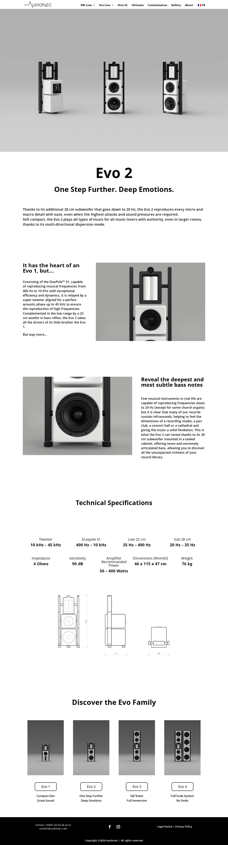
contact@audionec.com (53, 828)
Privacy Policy (183, 826)
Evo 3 (137, 786)
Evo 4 (182, 786)
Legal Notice (164, 826)
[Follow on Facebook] (109, 826)
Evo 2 (91, 786)
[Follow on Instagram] (118, 826)
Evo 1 (45, 786)
